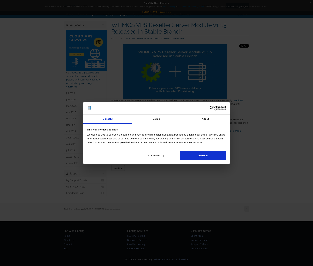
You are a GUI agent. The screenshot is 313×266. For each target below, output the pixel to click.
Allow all (203, 155)
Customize (154, 155)
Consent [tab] (107, 118)
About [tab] (205, 118)
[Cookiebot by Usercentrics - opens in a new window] (212, 108)
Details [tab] (157, 118)
